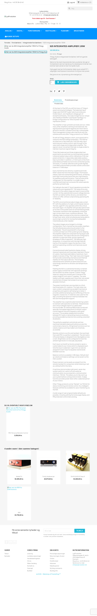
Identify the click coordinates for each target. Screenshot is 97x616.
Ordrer (52, 558)
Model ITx (19, 476)
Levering (30, 553)
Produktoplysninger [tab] (71, 100)
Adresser (53, 563)
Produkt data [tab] (58, 103)
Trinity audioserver (48, 476)
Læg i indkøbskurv (67, 82)
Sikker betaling (32, 563)
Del (55, 91)
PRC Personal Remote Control (18, 433)
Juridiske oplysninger (34, 556)
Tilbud (6, 553)
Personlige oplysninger (57, 553)
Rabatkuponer (54, 566)
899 (19, 512)
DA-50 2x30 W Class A (78, 476)
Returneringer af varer (57, 556)
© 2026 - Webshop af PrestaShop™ (48, 574)
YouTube (11, 542)
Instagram (15, 542)
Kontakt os (30, 566)
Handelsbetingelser (33, 558)
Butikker (29, 571)
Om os (29, 561)
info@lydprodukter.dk (50, 15)
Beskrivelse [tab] (58, 100)
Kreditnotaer (54, 561)
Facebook (6, 542)
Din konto (54, 550)
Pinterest (64, 91)
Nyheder (7, 556)
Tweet (59, 91)
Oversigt (30, 568)
